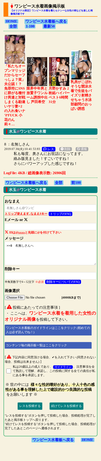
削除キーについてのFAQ (63, 282)
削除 (67, 149)
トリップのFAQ (60, 214)
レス (50, 149)
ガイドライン (62, 367)
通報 (83, 149)
